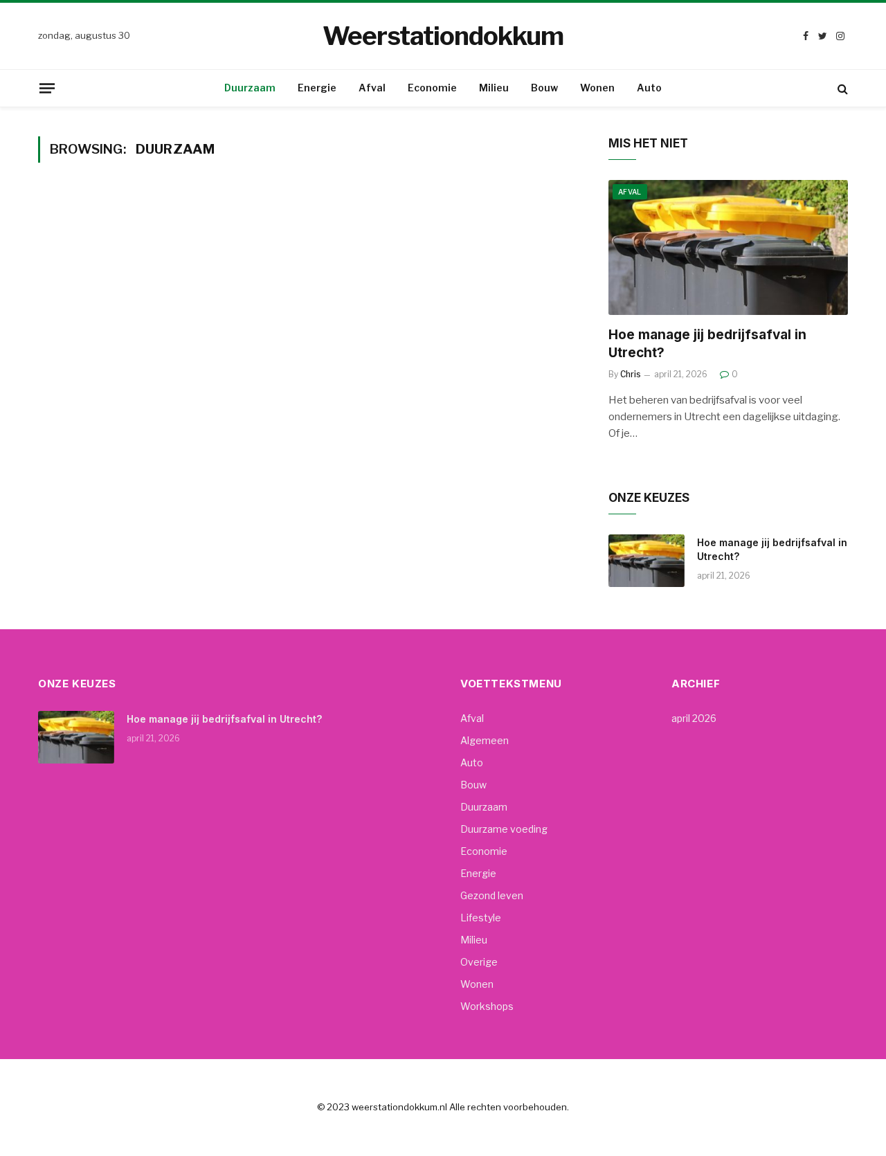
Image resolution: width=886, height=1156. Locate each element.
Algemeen (484, 740)
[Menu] (47, 88)
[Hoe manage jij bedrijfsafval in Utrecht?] (728, 247)
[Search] (841, 88)
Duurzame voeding (504, 829)
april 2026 (693, 718)
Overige (479, 962)
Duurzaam (249, 87)
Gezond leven (491, 895)
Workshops (487, 1006)
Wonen (597, 87)
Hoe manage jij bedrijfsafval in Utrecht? (707, 344)
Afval (372, 87)
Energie (317, 87)
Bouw (544, 87)
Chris (630, 374)
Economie (432, 87)
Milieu (494, 87)
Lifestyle (480, 917)
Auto (649, 87)
